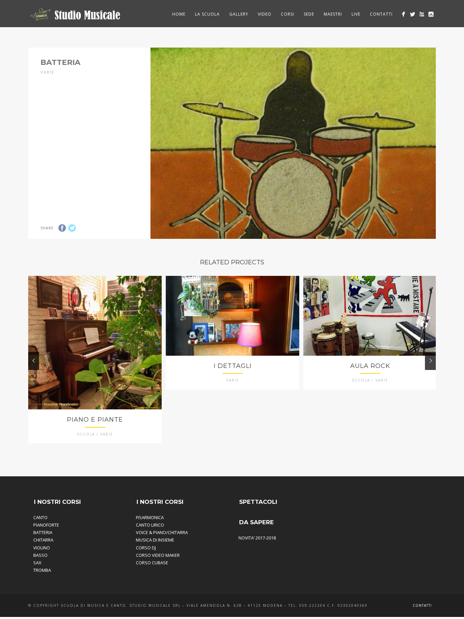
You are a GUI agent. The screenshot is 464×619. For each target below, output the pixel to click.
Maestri (333, 14)
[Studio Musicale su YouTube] (421, 14)
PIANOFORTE (46, 525)
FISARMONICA (150, 517)
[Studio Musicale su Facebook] (403, 14)
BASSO (40, 555)
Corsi (287, 14)
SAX (37, 563)
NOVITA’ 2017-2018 (257, 538)
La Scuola (207, 14)
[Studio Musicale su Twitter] (412, 14)
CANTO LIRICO (150, 525)
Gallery (238, 14)
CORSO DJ (146, 548)
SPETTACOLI (258, 501)
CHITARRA (43, 540)
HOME (178, 14)
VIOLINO (41, 548)
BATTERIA (42, 532)
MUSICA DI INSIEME (155, 540)
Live (356, 14)
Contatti (381, 14)
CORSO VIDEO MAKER (158, 555)
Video (264, 14)
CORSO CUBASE (152, 563)
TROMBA (42, 570)
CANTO (40, 517)
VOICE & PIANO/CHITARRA (162, 532)
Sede (309, 14)
